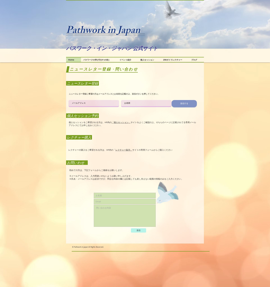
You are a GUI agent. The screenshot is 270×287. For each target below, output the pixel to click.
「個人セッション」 (121, 122)
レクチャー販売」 (123, 149)
